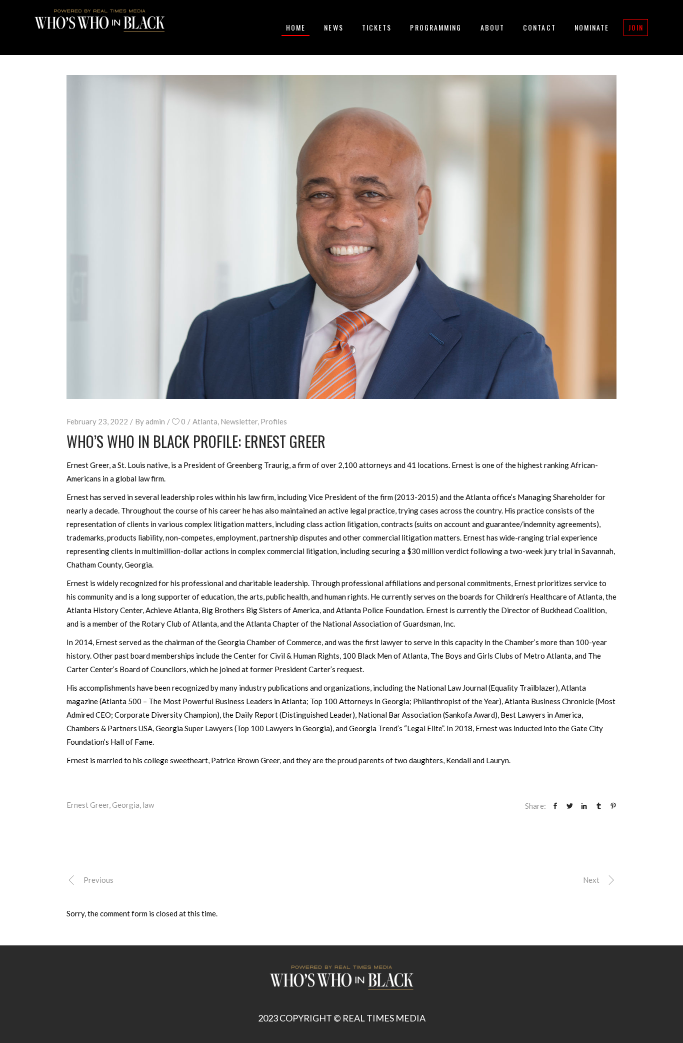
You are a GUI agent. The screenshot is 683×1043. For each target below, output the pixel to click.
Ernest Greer (87, 804)
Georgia (126, 804)
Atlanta (205, 421)
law (148, 804)
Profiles (273, 421)
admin (155, 421)
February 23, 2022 (97, 421)
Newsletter (239, 421)
